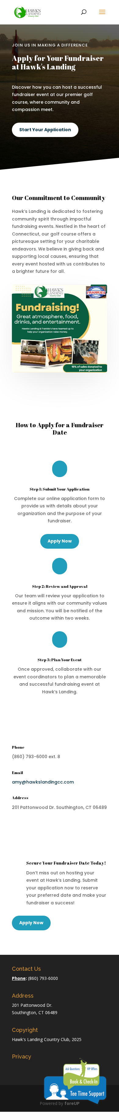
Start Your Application (45, 130)
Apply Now (60, 541)
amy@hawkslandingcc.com (43, 782)
